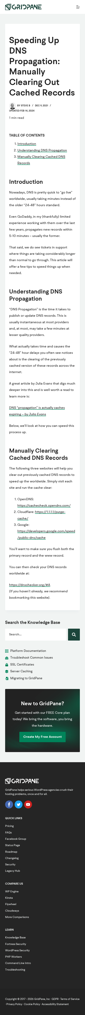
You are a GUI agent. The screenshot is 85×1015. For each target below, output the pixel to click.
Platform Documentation (28, 651)
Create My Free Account (42, 737)
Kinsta (9, 898)
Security (10, 864)
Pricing (9, 826)
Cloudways (12, 910)
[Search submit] (74, 635)
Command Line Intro (18, 963)
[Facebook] (9, 807)
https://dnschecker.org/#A (29, 585)
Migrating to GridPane (26, 678)
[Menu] (78, 7)
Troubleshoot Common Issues (31, 657)
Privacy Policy (14, 1004)
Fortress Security (15, 944)
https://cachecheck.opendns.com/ (44, 505)
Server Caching (21, 671)
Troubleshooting (15, 969)
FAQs (8, 832)
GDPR (55, 999)
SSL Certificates (22, 664)
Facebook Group (15, 839)
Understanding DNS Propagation (42, 150)
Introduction (26, 144)
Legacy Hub (12, 871)
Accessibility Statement (55, 1004)
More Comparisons (17, 917)
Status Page (12, 845)
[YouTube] (28, 807)
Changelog (12, 858)
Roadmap (11, 851)
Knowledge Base (15, 937)
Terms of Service (69, 999)
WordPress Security (17, 950)
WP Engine (12, 891)
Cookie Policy (32, 1004)
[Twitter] (19, 807)
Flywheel (10, 904)
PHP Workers (13, 956)
